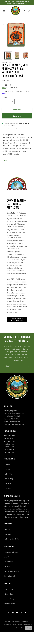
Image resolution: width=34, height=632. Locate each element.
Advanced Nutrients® (11, 552)
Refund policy (25, 621)
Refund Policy (8, 594)
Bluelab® (7, 566)
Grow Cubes (8, 469)
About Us (7, 529)
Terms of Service (9, 604)
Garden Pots (8, 474)
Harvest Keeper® (9, 576)
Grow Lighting (8, 479)
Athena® (7, 557)
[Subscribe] (27, 366)
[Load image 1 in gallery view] (8, 55)
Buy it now (17, 116)
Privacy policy (7, 624)
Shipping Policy (9, 599)
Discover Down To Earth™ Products (16, 319)
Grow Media (8, 483)
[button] (4, 10)
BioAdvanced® (9, 562)
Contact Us (7, 534)
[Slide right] (32, 56)
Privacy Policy (8, 589)
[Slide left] (2, 56)
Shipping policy (28, 624)
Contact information (18, 628)
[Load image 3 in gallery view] (25, 55)
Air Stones (7, 464)
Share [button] (5, 160)
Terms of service (17, 624)
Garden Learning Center (11, 539)
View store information (11, 129)
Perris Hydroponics (14, 621)
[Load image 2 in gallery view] (17, 55)
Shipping (4, 87)
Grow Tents (7, 488)
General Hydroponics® (11, 571)
